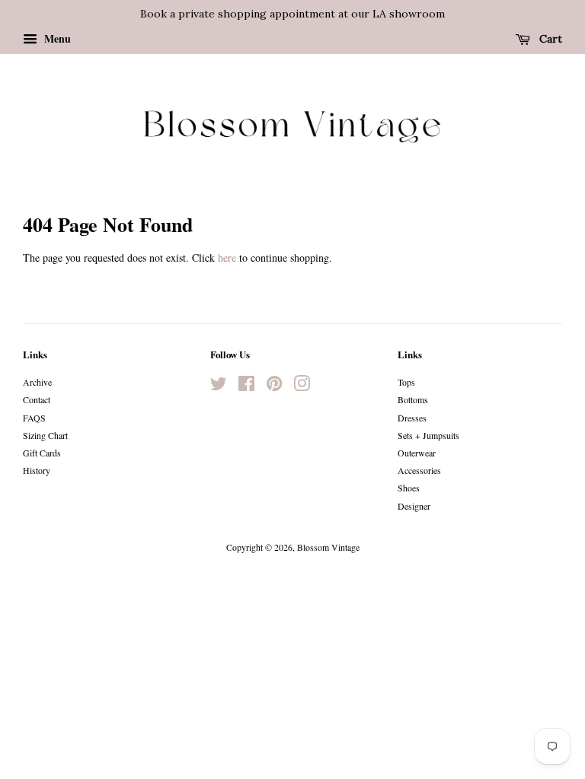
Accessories (419, 470)
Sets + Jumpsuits (428, 435)
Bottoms (413, 399)
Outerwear (417, 453)
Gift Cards (42, 453)
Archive (37, 382)
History (36, 470)
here (227, 257)
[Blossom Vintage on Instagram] (301, 386)
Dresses (412, 418)
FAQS (34, 418)
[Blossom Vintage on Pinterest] (274, 386)
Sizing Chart (45, 435)
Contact (36, 399)
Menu (56, 38)
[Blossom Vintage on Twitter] (218, 386)
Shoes (409, 488)
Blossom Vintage (328, 547)
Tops (406, 382)
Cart (549, 39)
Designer (414, 506)
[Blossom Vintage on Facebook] (246, 386)
